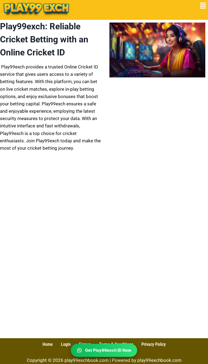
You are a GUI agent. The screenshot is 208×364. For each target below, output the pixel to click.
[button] (203, 6)
